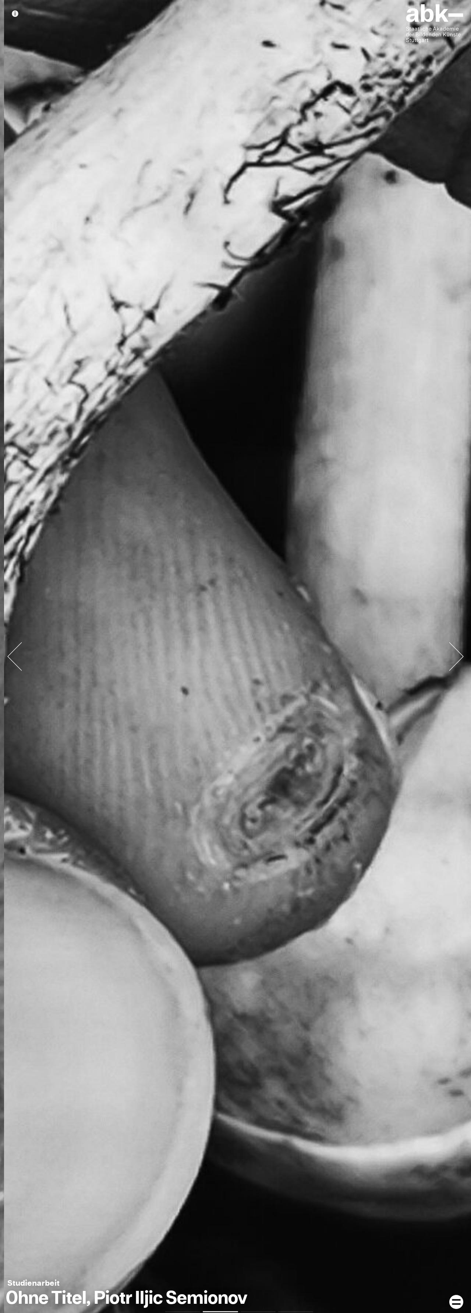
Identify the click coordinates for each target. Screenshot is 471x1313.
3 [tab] (258, 1311)
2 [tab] (220, 1311)
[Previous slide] (14, 656)
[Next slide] (456, 656)
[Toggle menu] (456, 1302)
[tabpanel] (235, 656)
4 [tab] (295, 1311)
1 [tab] (182, 1311)
